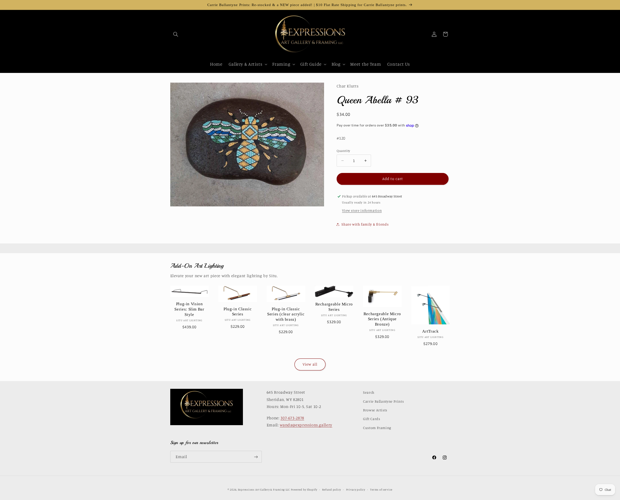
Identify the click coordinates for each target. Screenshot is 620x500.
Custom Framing (377, 428)
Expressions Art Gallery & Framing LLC (264, 489)
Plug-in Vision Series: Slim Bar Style (189, 309)
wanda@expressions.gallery (306, 424)
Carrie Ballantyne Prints (383, 401)
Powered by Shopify (304, 489)
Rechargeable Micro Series (334, 307)
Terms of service (381, 489)
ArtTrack (430, 331)
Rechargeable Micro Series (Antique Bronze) (382, 319)
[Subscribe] (255, 457)
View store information (362, 210)
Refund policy (331, 489)
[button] (175, 34)
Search (368, 392)
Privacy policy (355, 489)
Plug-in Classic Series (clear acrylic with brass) (285, 314)
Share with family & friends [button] (364, 224)
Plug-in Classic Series (238, 312)
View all (310, 364)
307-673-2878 (292, 417)
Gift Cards (371, 419)
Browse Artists (375, 410)
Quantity (343, 151)
